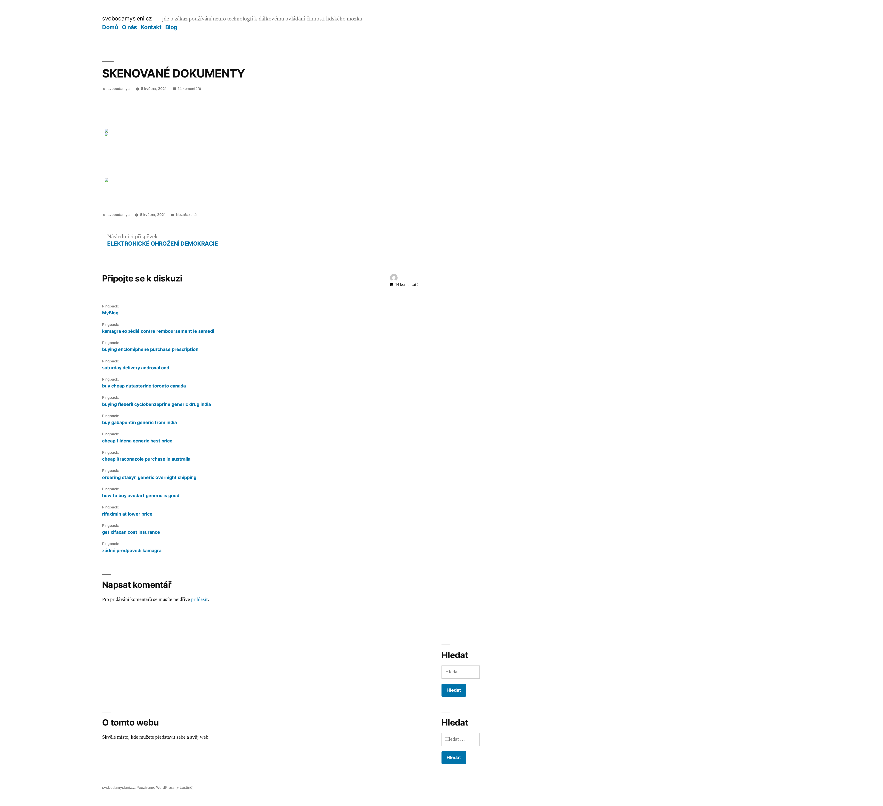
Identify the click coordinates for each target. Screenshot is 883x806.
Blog (171, 27)
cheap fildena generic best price (137, 441)
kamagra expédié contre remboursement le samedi (158, 331)
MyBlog (110, 313)
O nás (129, 27)
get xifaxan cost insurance (131, 532)
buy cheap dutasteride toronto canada (144, 386)
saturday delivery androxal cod (135, 367)
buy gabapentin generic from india (139, 422)
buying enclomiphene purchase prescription (150, 349)
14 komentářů (189, 88)
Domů (110, 27)
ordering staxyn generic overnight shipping (149, 477)
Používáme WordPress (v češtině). (166, 787)
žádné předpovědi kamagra (131, 550)
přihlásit (199, 599)
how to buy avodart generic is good (140, 495)
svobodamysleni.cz (127, 18)
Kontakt (151, 27)
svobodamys (118, 88)
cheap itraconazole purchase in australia (146, 459)
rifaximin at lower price (127, 514)
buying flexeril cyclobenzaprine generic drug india (156, 404)
